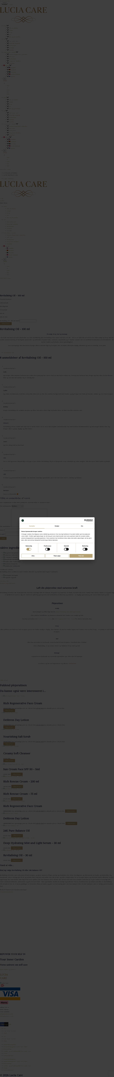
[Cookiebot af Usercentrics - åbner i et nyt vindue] (85, 520)
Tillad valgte (57, 555)
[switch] (47, 549)
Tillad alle (81, 555)
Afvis (33, 555)
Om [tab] (82, 526)
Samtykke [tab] (32, 526)
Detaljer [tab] (57, 526)
